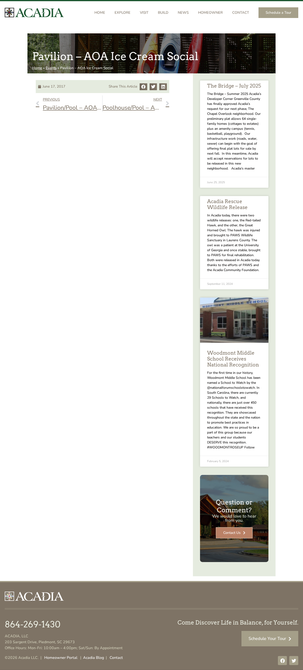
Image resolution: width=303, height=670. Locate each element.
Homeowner (210, 12)
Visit (144, 12)
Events (51, 68)
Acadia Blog (93, 657)
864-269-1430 (32, 624)
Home (99, 12)
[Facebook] (282, 660)
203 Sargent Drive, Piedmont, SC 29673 (40, 642)
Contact (240, 12)
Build (163, 12)
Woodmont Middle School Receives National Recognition (233, 359)
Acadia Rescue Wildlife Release (227, 204)
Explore (122, 12)
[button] (143, 86)
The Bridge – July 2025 (234, 86)
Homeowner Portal (60, 657)
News (183, 12)
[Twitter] (293, 660)
